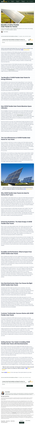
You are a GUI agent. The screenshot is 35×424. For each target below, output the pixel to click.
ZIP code (3, 42)
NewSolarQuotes (11, 69)
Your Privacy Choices (4, 422)
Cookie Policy (14, 412)
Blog (27, 1)
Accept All (21, 422)
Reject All (21, 420)
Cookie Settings (27, 420)
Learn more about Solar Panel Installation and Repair (9, 36)
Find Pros (29, 385)
